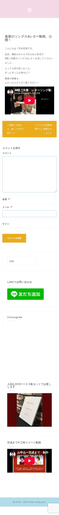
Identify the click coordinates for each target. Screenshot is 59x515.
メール (7, 207)
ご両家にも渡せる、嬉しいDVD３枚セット (15, 129)
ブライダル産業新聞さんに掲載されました (43, 129)
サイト (5, 224)
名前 (6, 199)
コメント (6, 153)
